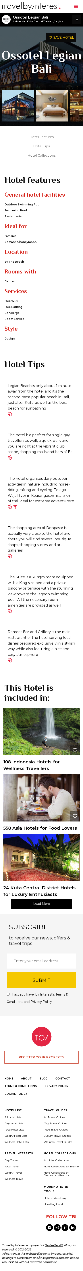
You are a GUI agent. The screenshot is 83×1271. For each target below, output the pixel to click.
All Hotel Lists (12, 1117)
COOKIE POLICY (15, 1093)
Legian (58, 21)
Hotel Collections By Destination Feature (56, 1174)
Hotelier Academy (55, 1198)
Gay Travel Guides (55, 1123)
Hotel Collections (42, 155)
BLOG (43, 1078)
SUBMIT (41, 980)
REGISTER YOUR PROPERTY (41, 1057)
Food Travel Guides (56, 1129)
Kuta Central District (39, 21)
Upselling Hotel (53, 1204)
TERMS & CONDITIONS (20, 1086)
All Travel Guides (54, 1117)
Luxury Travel (13, 1172)
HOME (8, 1078)
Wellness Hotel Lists (16, 1142)
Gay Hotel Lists (13, 1123)
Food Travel (11, 1166)
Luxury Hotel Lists (15, 1135)
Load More (41, 904)
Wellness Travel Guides (58, 1142)
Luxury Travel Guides (57, 1135)
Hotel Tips (41, 146)
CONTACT (62, 1078)
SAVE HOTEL (63, 38)
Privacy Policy (41, 1002)
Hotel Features (42, 137)
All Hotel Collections (56, 1160)
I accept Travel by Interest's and (37, 998)
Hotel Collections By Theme (61, 1166)
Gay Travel (11, 1160)
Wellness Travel (13, 1179)
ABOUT (26, 1078)
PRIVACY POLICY (56, 1086)
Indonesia (19, 21)
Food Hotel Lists (14, 1129)
